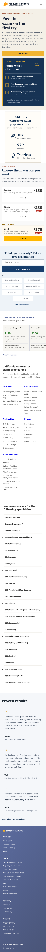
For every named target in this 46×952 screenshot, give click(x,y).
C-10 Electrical (9, 424)
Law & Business (31, 387)
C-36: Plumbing (12, 286)
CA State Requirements (12, 862)
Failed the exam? (31, 407)
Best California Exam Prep (13, 873)
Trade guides (8, 419)
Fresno (27, 438)
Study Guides (8, 841)
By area (27, 419)
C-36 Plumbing (9, 431)
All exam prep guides (11, 392)
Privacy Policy (8, 930)
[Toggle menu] (40, 3)
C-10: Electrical (34, 280)
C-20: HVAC (12, 292)
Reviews (6, 463)
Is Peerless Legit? (10, 887)
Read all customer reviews (13, 819)
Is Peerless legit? (10, 459)
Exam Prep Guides (10, 869)
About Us (6, 905)
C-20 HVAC (7, 434)
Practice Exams (9, 844)
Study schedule (30, 404)
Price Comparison (10, 472)
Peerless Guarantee (11, 933)
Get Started (23, 53)
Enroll (23, 198)
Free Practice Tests (10, 405)
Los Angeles (29, 424)
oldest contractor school (28, 33)
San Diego (28, 427)
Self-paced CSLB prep (12, 401)
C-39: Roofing (34, 292)
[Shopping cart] (37, 3)
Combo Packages (9, 848)
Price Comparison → (11, 355)
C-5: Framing (23, 298)
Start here (7, 387)
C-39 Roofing (8, 438)
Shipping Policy (9, 923)
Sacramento (29, 434)
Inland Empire (30, 441)
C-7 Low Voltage (9, 445)
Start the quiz (23, 269)
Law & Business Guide (12, 876)
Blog (4, 883)
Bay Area (27, 431)
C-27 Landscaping (10, 441)
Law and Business (12, 280)
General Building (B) (34, 286)
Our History (7, 912)
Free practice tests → (23, 304)
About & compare (10, 454)
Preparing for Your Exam (12, 866)
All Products (8, 851)
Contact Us (7, 908)
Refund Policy (8, 926)
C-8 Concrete (8, 448)
